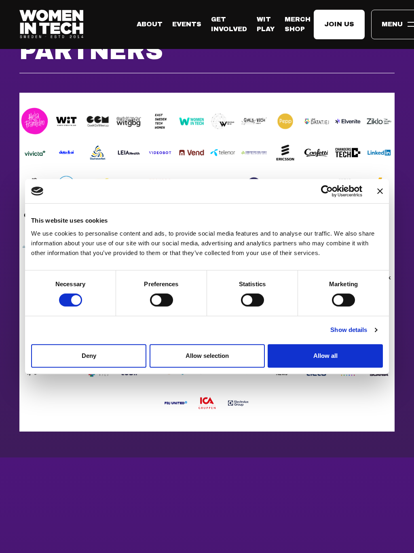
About (150, 24)
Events (186, 24)
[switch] (161, 300)
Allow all (325, 355)
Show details (348, 329)
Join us (339, 24)
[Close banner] (380, 191)
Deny (89, 355)
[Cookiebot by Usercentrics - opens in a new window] (326, 191)
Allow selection (207, 355)
